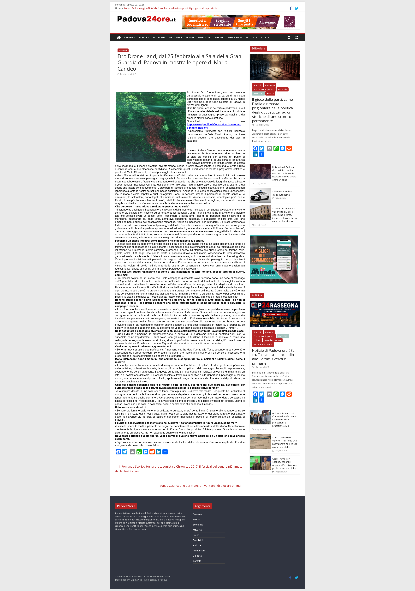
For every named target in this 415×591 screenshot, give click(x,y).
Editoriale (282, 89)
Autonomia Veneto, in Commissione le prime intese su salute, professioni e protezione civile (284, 419)
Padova (219, 37)
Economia (159, 37)
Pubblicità (204, 37)
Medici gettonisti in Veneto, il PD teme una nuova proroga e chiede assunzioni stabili (284, 442)
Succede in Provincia (263, 344)
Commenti (270, 85)
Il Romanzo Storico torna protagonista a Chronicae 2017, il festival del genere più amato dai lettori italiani (179, 468)
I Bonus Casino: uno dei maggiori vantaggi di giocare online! (201, 486)
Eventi (190, 37)
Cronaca (129, 37)
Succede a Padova (272, 340)
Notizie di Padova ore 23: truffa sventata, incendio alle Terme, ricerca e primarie (273, 357)
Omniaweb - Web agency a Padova (149, 579)
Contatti (267, 37)
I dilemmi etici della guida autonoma (282, 193)
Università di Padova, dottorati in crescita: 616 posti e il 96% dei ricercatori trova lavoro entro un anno (284, 173)
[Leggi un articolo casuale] (296, 37)
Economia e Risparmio (264, 89)
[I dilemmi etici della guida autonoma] (260, 190)
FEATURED (258, 93)
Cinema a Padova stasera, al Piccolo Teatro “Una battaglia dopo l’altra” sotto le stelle (169, 8)
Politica (144, 37)
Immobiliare (234, 37)
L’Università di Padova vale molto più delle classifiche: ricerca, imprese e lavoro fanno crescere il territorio (284, 215)
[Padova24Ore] (118, 37)
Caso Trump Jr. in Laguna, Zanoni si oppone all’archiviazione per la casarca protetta (284, 463)
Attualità (175, 37)
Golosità (251, 37)
